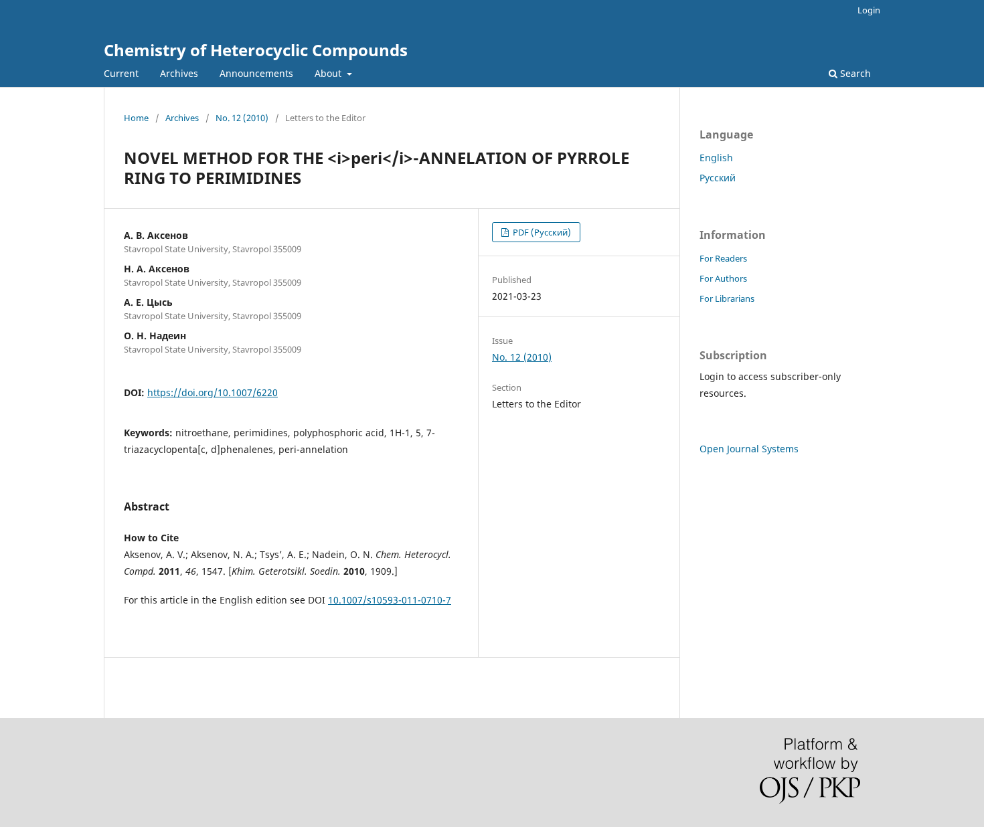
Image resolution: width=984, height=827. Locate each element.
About (329, 73)
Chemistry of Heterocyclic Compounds (256, 50)
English (716, 157)
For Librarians (727, 298)
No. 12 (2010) (242, 118)
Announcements (256, 73)
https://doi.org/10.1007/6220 (212, 392)
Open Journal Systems (749, 448)
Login (868, 10)
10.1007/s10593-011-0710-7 (389, 599)
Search (854, 73)
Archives (179, 73)
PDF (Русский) (541, 232)
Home (136, 118)
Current (121, 73)
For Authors (723, 278)
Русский (718, 177)
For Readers (723, 258)
